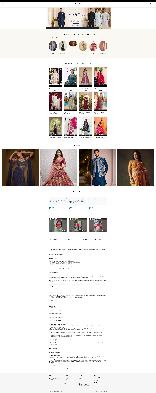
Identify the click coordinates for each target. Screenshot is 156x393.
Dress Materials (63, 6)
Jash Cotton (67, 356)
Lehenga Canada (59, 339)
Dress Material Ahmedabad (59, 329)
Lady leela (82, 368)
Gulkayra (61, 360)
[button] (77, 187)
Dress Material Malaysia (52, 325)
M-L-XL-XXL (55, 109)
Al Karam (53, 361)
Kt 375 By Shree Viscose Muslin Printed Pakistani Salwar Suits (99, 113)
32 (101, 134)
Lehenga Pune (70, 342)
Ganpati (61, 357)
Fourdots (103, 361)
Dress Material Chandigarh (52, 329)
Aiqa (79, 360)
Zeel (51, 353)
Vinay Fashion (103, 356)
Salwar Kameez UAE (98, 332)
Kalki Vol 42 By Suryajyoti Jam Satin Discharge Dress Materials (70, 88)
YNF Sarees (50, 350)
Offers (89, 63)
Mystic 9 (102, 368)
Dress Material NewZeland (90, 325)
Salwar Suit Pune (73, 335)
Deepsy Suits (86, 360)
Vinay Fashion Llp (97, 360)
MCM (86, 357)
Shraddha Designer (57, 365)
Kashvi (66, 350)
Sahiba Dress (69, 360)
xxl (102, 84)
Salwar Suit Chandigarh (100, 335)
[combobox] (3, 3)
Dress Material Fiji (57, 325)
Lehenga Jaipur (78, 342)
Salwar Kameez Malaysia (52, 332)
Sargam (74, 360)
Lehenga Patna (74, 342)
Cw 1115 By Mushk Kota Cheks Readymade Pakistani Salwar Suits (70, 113)
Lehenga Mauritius (75, 339)
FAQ (64, 384)
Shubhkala (53, 353)
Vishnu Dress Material (75, 357)
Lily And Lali (85, 368)
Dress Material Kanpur (94, 328)
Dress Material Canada (63, 325)
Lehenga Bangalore (88, 342)
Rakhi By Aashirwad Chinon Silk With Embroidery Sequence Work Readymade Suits (85, 88)
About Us (65, 377)
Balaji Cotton (80, 357)
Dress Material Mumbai (52, 328)
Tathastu (56, 353)
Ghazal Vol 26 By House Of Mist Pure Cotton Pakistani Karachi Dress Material (55, 88)
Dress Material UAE (97, 325)
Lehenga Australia (64, 339)
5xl (74, 134)
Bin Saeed (70, 357)
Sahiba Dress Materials (92, 356)
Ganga (96, 356)
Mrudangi (50, 361)
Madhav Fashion (51, 357)
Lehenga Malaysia (51, 339)
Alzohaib (99, 361)
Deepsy (63, 357)
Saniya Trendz (80, 361)
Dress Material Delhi (65, 328)
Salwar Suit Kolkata (63, 336)
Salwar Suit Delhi (63, 335)
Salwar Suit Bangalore (93, 335)
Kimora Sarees (61, 350)
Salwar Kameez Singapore (77, 332)
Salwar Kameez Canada (64, 332)
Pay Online (80, 377)
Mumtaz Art (63, 356)
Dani (76, 360)
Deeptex (53, 356)
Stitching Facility (81, 379)
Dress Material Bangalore (101, 328)
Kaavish (83, 361)
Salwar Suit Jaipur (82, 335)
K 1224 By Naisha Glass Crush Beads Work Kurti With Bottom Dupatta (55, 113)
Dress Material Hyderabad (58, 328)
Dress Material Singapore (76, 325)
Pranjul (60, 356)
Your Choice (50, 360)
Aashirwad (58, 360)
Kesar (59, 353)
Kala (79, 356)
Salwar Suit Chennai (69, 336)
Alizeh (58, 350)
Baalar (98, 356)
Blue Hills (89, 368)
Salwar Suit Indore (67, 335)
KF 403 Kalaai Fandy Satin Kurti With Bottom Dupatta (100, 88)
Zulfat (88, 357)
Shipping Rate (65, 385)
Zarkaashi (55, 350)
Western (99, 6)
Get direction (50, 383)
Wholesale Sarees (51, 259)
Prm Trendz (54, 357)
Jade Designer (77, 365)
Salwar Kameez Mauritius (84, 332)
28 (99, 134)
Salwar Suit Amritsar (58, 336)
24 (98, 134)
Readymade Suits (78, 6)
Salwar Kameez (57, 6)
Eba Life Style (50, 362)
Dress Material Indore (71, 328)
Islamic (85, 6)
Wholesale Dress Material (52, 261)
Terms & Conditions (66, 378)
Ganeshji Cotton (86, 356)
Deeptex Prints (59, 368)
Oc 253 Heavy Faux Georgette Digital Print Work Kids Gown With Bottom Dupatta (100, 138)
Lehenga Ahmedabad (99, 342)
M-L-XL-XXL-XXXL (85, 109)
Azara (83, 356)
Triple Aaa (58, 357)
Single (103, 6)
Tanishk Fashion (73, 361)
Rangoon (76, 361)
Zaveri (53, 362)
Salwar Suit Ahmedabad (52, 336)
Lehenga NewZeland (80, 339)
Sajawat (56, 360)
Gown (82, 6)
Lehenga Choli (69, 6)
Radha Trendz (73, 365)
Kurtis (73, 6)
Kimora (90, 360)
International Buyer (81, 378)
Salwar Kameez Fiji (58, 332)
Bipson (74, 356)
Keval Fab (53, 365)
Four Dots (67, 361)
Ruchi (67, 350)
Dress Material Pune (76, 328)
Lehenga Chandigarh (93, 342)
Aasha (67, 365)
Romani (70, 356)
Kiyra (53, 350)
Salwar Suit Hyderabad (57, 335)
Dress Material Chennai (79, 329)
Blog (79, 383)
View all (94, 34)
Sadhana (100, 356)
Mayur (55, 356)
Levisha (81, 356)
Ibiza (72, 360)
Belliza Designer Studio (91, 361)
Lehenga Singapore (69, 339)
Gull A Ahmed (66, 357)
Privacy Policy (65, 379)
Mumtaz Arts (102, 360)
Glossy (85, 357)
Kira (63, 350)
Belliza (72, 356)
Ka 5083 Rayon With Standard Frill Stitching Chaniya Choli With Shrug (55, 138)
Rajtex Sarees (50, 368)
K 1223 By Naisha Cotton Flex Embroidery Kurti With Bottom (85, 113)
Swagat (66, 360)
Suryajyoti (58, 356)
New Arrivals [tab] (69, 63)
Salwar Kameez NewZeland (92, 332)
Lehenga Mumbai (51, 342)
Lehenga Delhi (61, 342)
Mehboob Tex (93, 360)
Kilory (81, 360)
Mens (90, 6)
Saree (52, 6)
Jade (82, 357)
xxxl (70, 134)
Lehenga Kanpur (83, 342)
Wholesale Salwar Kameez (52, 262)
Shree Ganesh (92, 357)
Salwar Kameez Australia (70, 332)
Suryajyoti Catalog (63, 368)
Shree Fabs (55, 361)
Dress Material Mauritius (83, 325)
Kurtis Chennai (51, 322)
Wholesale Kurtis (51, 260)
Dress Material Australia (70, 325)
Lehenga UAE (85, 339)
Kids (87, 6)
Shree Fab (50, 365)
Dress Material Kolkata (73, 329)
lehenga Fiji (55, 339)
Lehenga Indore (65, 342)
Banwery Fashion (60, 361)
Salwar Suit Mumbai (51, 335)
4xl (72, 134)
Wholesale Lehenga (51, 263)
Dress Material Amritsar (67, 329)
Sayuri (53, 360)
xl (100, 84)
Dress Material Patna (82, 328)
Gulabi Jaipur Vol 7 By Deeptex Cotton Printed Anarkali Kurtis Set (69, 138)
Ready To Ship (80, 63)
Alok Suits (50, 356)
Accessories (94, 6)
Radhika (77, 356)
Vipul (69, 350)
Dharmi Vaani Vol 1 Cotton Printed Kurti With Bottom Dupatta (85, 138)
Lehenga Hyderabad (56, 342)
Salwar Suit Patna (77, 335)
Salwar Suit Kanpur (87, 335)
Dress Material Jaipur (88, 328)
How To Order (65, 383)
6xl (76, 134)
